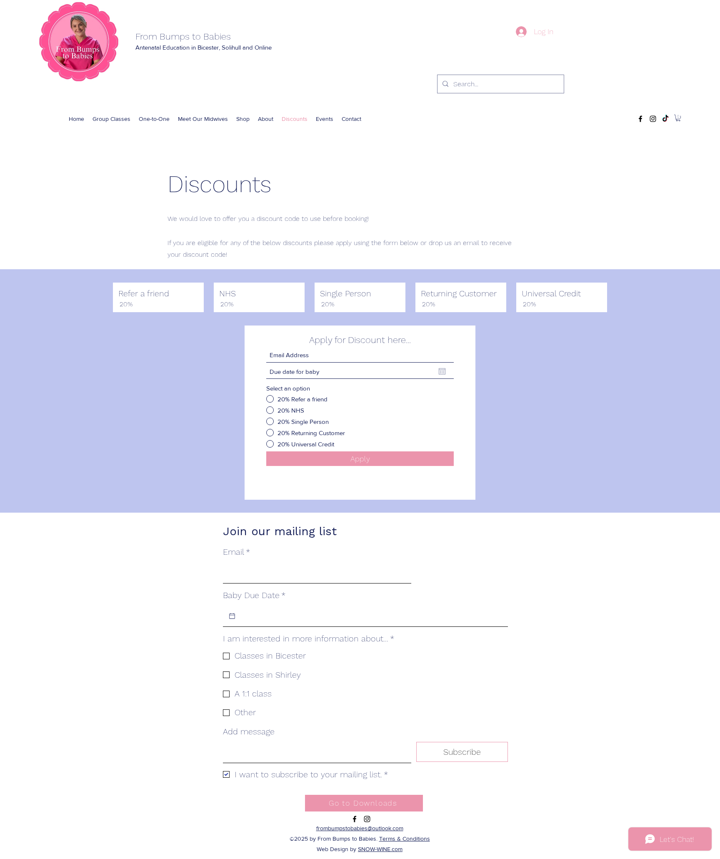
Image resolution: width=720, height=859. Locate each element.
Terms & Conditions (404, 838)
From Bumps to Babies (183, 36)
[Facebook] (640, 119)
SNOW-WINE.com (380, 849)
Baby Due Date (254, 595)
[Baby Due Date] (232, 616)
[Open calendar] (442, 371)
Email (236, 552)
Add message (249, 731)
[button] (243, 119)
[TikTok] (665, 119)
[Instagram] (653, 119)
